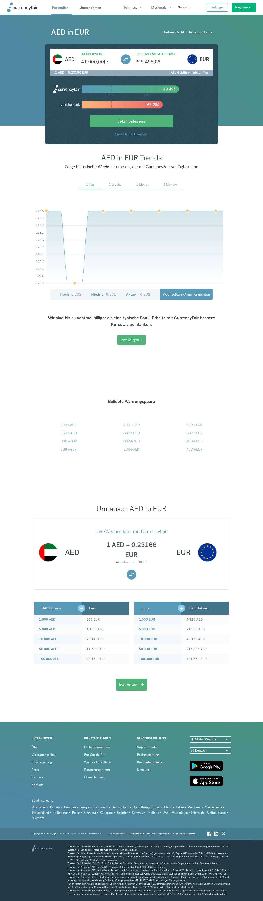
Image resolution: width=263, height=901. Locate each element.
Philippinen (60, 812)
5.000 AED (47, 629)
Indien (156, 807)
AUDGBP (131, 425)
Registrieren (243, 7)
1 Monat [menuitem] (142, 184)
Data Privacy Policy (116, 833)
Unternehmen (90, 7)
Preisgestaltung (148, 755)
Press (35, 770)
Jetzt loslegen (131, 340)
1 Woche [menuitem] (115, 184)
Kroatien (70, 807)
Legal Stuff (150, 833)
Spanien (122, 812)
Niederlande (213, 807)
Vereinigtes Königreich (188, 812)
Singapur (89, 812)
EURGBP (69, 449)
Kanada (55, 807)
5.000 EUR (147, 629)
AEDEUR (194, 425)
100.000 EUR (149, 659)
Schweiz (138, 812)
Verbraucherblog (43, 755)
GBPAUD (131, 441)
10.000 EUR (148, 639)
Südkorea (106, 812)
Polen (76, 812)
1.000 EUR (147, 619)
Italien (179, 807)
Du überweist (92, 54)
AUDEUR (194, 449)
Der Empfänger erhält (155, 54)
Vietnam (38, 818)
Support (184, 7)
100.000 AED (49, 659)
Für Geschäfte (94, 755)
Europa (84, 807)
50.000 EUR (148, 649)
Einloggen (217, 7)
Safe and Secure (177, 833)
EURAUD (69, 425)
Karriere (37, 777)
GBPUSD (131, 433)
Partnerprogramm (97, 770)
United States (216, 812)
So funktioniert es (97, 747)
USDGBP (69, 441)
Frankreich (100, 807)
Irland (168, 807)
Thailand (153, 812)
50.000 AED (48, 649)
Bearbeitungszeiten (150, 762)
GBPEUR (194, 433)
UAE (166, 812)
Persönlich (60, 7)
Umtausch (144, 770)
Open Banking (94, 777)
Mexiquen (194, 807)
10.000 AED (48, 639)
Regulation (162, 833)
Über (35, 747)
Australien (39, 807)
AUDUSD (194, 441)
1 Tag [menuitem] (90, 184)
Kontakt (37, 785)
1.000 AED (47, 619)
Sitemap (191, 833)
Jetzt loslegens (131, 121)
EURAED (131, 449)
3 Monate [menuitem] (170, 184)
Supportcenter (147, 747)
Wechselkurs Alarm (98, 762)
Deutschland (120, 807)
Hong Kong (141, 807)
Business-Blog (42, 762)
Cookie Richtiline (135, 833)
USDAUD (68, 433)
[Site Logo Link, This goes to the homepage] (27, 7)
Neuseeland (40, 812)
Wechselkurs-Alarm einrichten (186, 294)
